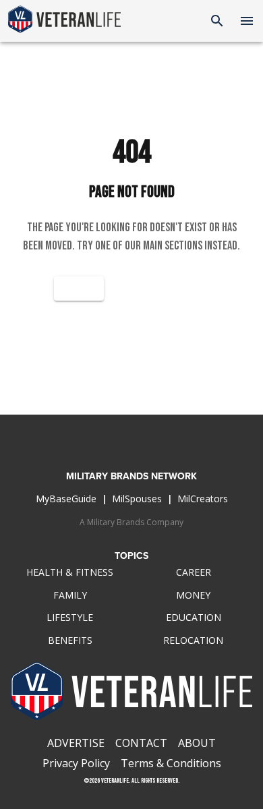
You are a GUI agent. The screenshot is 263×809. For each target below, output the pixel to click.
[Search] (217, 20)
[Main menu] (246, 20)
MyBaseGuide (66, 498)
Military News (161, 288)
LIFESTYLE (70, 617)
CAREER (193, 572)
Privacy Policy (76, 763)
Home (79, 288)
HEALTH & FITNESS (69, 572)
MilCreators (202, 498)
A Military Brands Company (131, 522)
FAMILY (70, 595)
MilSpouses (137, 498)
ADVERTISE (76, 743)
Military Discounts (132, 359)
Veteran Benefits (132, 323)
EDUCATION (193, 617)
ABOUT (197, 743)
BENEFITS (70, 640)
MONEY (193, 595)
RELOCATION (193, 640)
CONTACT (141, 743)
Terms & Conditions (171, 763)
